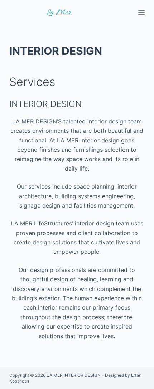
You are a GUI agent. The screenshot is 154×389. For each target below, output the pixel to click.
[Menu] (141, 12)
